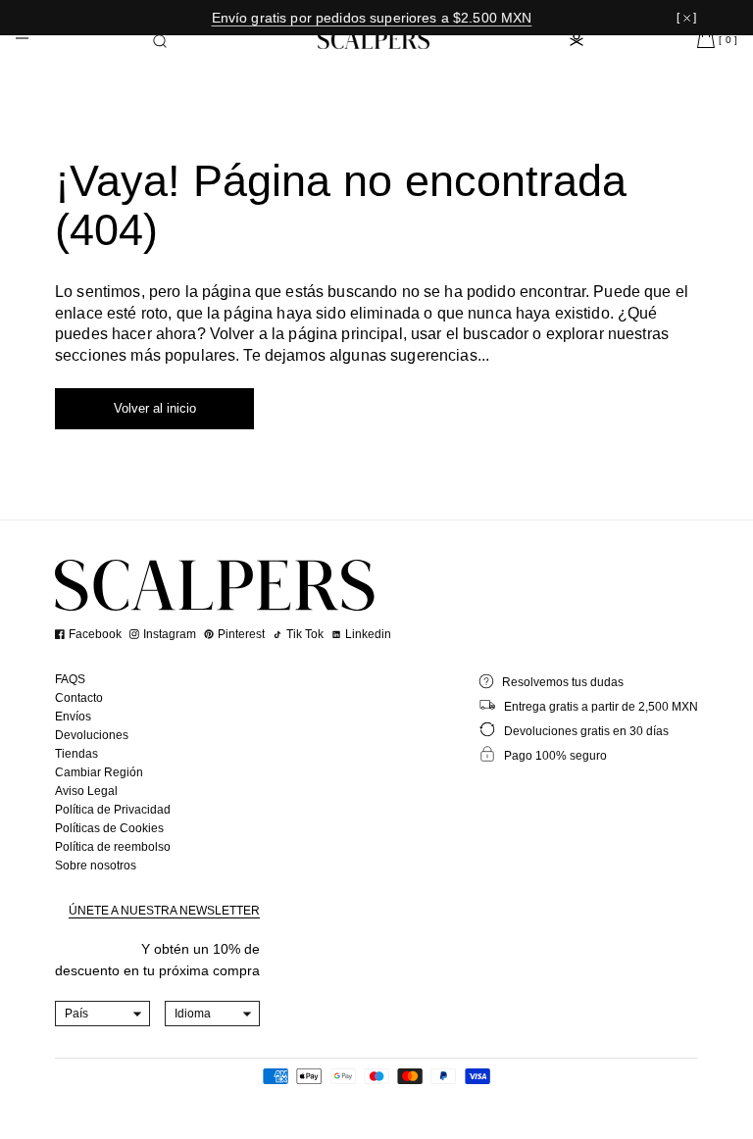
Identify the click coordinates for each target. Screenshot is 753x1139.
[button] (160, 41)
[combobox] (103, 1013)
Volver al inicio (155, 408)
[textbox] (103, 1013)
